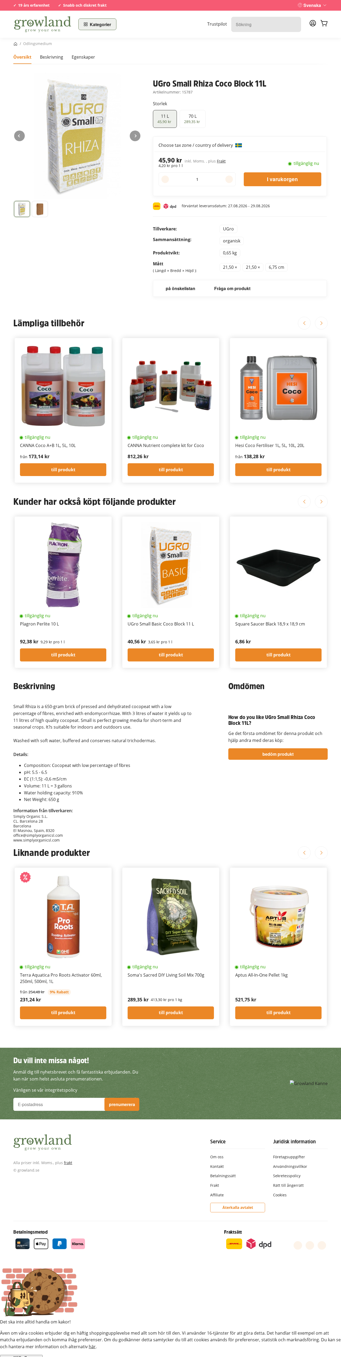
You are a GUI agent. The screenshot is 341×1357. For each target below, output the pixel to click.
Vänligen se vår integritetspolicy (45, 1090)
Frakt (221, 161)
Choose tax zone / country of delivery (196, 145)
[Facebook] (298, 1245)
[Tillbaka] (19, 136)
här (92, 1347)
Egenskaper (83, 57)
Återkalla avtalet (237, 1207)
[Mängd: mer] (229, 179)
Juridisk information (294, 1141)
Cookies (280, 1194)
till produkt (63, 470)
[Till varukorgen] (324, 24)
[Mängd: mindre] (165, 179)
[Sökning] (294, 24)
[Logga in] (313, 25)
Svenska (312, 5)
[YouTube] (310, 1245)
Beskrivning (51, 57)
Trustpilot (217, 24)
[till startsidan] (42, 24)
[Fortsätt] (135, 136)
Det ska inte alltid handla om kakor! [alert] (35, 1322)
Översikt (22, 57)
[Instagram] (322, 1245)
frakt (68, 1162)
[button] (22, 209)
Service (218, 1141)
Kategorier (100, 24)
